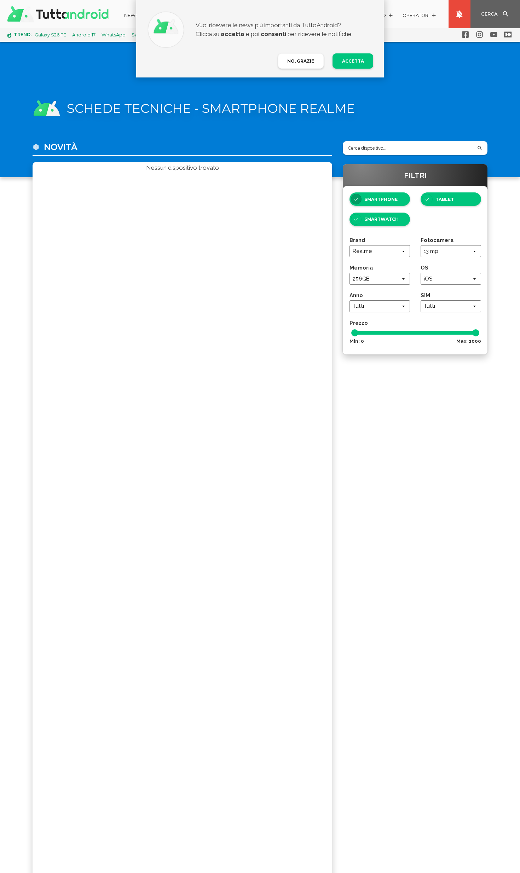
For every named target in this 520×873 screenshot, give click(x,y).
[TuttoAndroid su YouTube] (492, 35)
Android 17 (84, 34)
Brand (357, 240)
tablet (444, 199)
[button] (420, 16)
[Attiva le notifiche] (459, 14)
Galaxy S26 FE (50, 34)
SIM (425, 295)
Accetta (353, 61)
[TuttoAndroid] (59, 14)
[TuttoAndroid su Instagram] (478, 35)
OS (424, 268)
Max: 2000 (468, 341)
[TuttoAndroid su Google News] (506, 35)
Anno (356, 295)
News (131, 15)
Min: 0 (356, 341)
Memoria (361, 268)
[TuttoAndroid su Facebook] (464, 35)
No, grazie (300, 61)
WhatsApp (114, 34)
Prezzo (358, 323)
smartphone (381, 199)
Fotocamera (437, 240)
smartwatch (381, 219)
